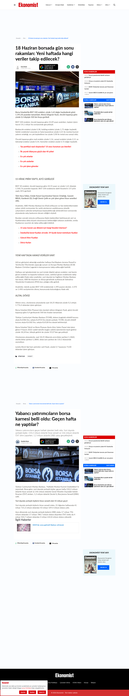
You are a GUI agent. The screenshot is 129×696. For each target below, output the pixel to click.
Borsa (24, 403)
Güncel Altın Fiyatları (29, 238)
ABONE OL (103, 202)
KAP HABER (110, 100)
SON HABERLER (90, 72)
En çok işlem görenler (29, 166)
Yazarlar (91, 5)
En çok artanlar (26, 157)
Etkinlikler (81, 5)
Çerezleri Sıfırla (65, 682)
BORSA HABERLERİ (90, 100)
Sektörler (70, 5)
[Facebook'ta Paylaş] (73, 67)
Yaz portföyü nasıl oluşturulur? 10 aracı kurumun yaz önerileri (45, 147)
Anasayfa (18, 38)
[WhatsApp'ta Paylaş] (68, 67)
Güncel (48, 5)
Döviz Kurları (25, 243)
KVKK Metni (77, 682)
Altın (107, 5)
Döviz (99, 5)
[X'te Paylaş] (77, 67)
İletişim (93, 682)
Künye (86, 682)
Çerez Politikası (52, 682)
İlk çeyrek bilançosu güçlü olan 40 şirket (37, 152)
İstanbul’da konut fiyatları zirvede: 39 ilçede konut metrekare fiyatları (49, 233)
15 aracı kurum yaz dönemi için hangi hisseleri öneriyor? (43, 228)
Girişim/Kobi (59, 5)
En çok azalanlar (27, 161)
